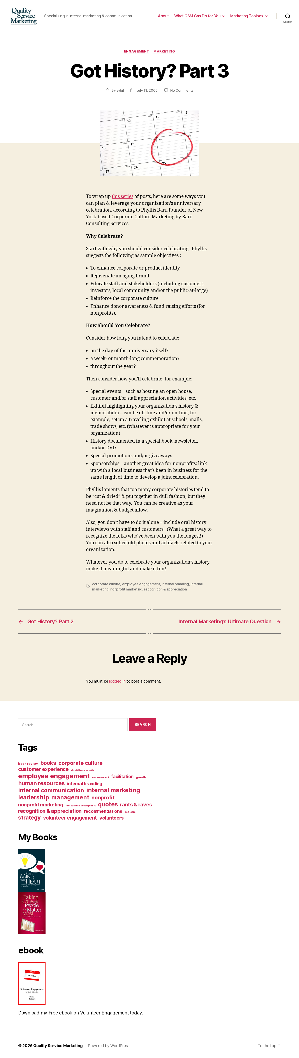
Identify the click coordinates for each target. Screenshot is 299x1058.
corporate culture (106, 584)
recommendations (103, 811)
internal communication (51, 790)
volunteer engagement (70, 818)
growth (141, 777)
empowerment (100, 777)
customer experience (43, 769)
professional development (81, 805)
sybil (120, 90)
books (48, 763)
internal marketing (113, 790)
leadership (33, 797)
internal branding (175, 584)
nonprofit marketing (126, 589)
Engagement (136, 51)
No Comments (181, 90)
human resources (41, 783)
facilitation (122, 776)
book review (28, 764)
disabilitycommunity (82, 770)
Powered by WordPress (109, 1045)
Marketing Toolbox (246, 16)
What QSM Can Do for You (197, 16)
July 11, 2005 (147, 90)
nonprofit (103, 797)
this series (122, 197)
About (163, 16)
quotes (108, 804)
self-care (130, 812)
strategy (29, 817)
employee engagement (141, 584)
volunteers (111, 818)
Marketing (164, 51)
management (70, 797)
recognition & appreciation (165, 589)
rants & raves (136, 805)
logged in (117, 681)
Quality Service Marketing (58, 1045)
